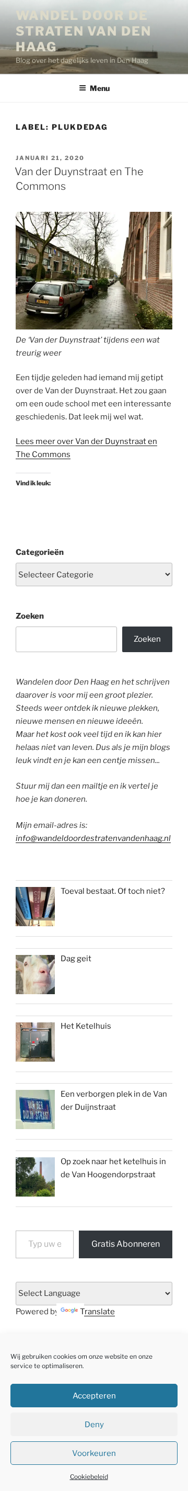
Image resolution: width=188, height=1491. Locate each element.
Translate (97, 1311)
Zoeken (30, 616)
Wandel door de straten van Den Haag (83, 31)
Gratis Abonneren (125, 1244)
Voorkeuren (94, 1453)
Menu (100, 88)
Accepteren (94, 1396)
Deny (94, 1424)
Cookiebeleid (89, 1477)
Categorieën (40, 552)
